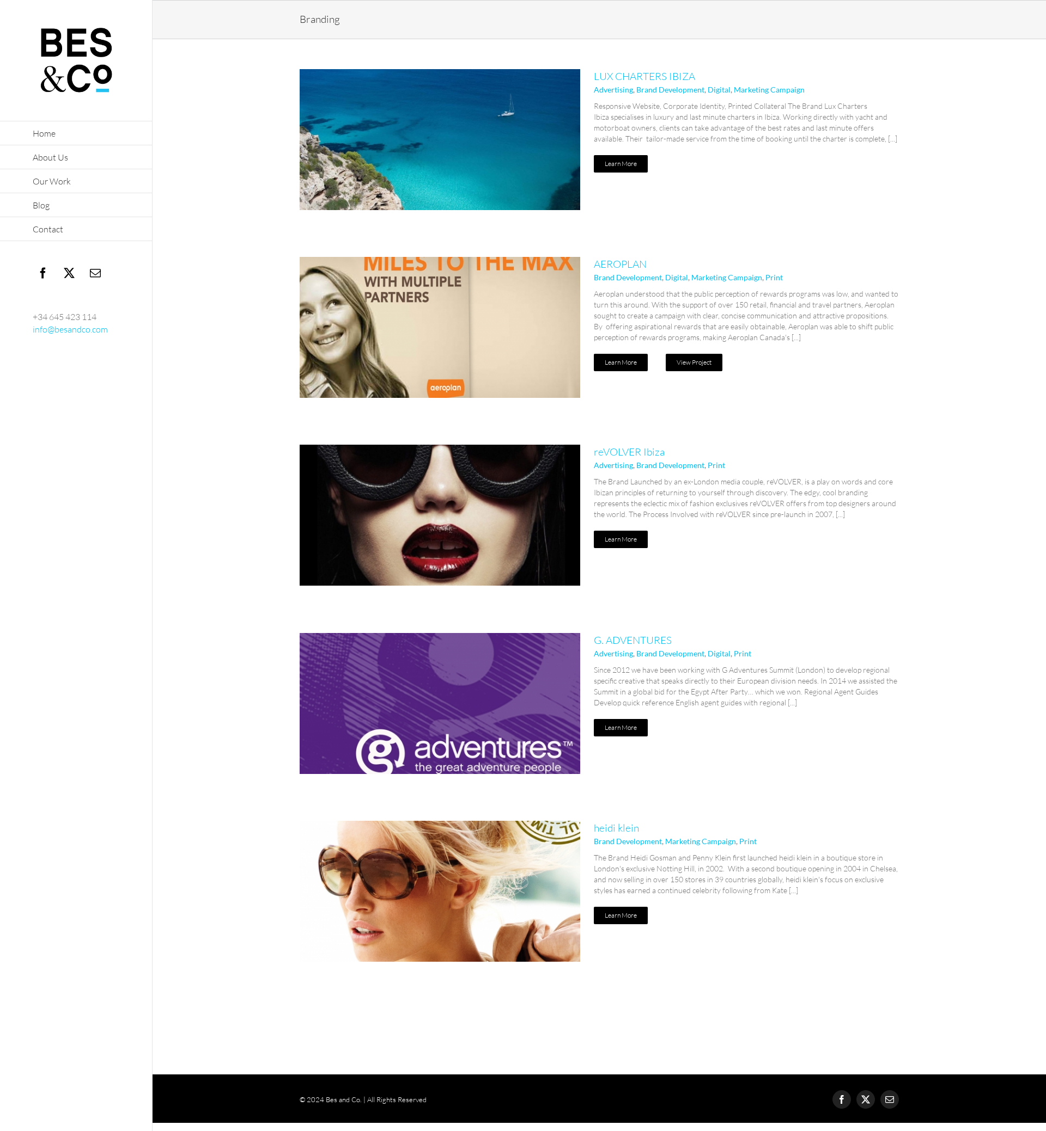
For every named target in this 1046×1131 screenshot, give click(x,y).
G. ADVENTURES (633, 640)
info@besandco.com (70, 329)
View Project (694, 362)
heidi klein (616, 827)
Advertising (613, 89)
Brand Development (670, 89)
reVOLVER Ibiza (629, 451)
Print (774, 277)
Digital (719, 89)
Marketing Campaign (769, 89)
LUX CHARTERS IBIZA (644, 76)
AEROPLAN (620, 264)
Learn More (621, 163)
